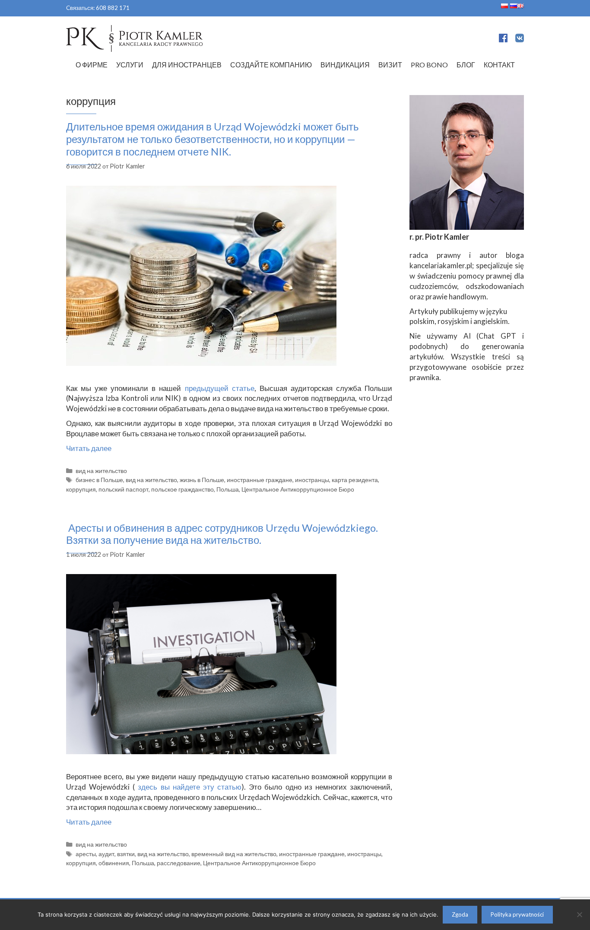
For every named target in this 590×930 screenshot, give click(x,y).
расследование (178, 863)
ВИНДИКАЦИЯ (345, 64)
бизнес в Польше (99, 479)
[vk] (519, 39)
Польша (227, 489)
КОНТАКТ (499, 64)
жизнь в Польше (202, 479)
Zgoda (460, 914)
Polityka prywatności (517, 914)
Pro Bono (429, 64)
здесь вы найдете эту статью (188, 786)
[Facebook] (503, 39)
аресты (86, 853)
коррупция (81, 489)
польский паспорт (123, 489)
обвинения (113, 863)
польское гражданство (182, 489)
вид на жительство (101, 470)
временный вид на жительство (233, 853)
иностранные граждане (259, 479)
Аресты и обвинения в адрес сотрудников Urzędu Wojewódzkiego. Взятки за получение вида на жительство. (222, 533)
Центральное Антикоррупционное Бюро (297, 489)
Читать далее (88, 448)
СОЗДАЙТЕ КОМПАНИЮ (271, 64)
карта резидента (355, 479)
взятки (126, 853)
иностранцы (312, 479)
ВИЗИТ (390, 64)
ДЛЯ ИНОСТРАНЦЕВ (187, 64)
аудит (106, 853)
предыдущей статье (219, 388)
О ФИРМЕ (92, 64)
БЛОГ (466, 64)
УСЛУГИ (129, 64)
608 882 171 (113, 7)
